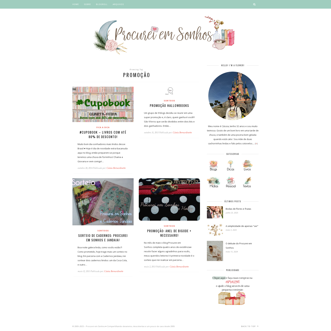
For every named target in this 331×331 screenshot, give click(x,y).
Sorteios (169, 100)
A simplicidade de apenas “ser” (242, 226)
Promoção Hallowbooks (169, 105)
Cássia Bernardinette (116, 168)
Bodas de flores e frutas (238, 208)
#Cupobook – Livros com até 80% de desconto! (103, 134)
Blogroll (102, 4)
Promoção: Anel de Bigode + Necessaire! (169, 233)
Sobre (87, 4)
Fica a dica (103, 127)
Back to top (248, 326)
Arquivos (118, 4)
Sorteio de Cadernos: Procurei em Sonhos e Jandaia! (103, 237)
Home (75, 4)
